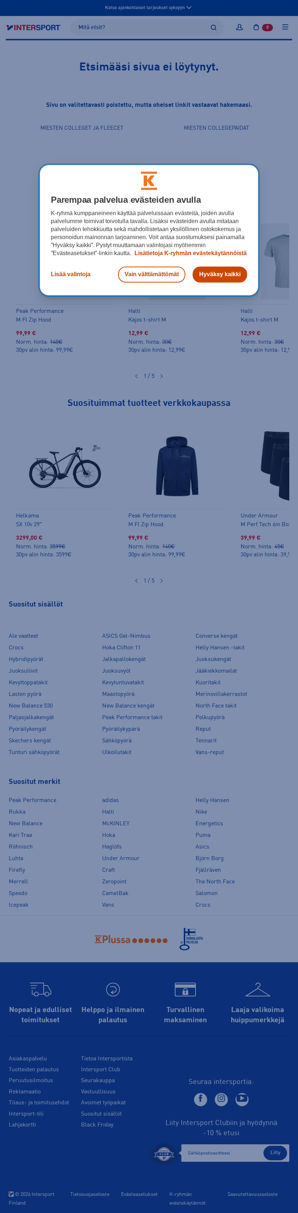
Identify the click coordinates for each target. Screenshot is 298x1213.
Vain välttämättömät (152, 274)
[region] (149, 230)
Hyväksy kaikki (220, 274)
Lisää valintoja (70, 274)
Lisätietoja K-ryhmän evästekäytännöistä (190, 253)
